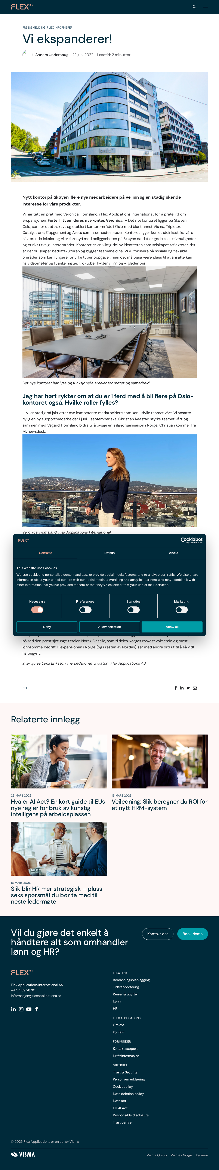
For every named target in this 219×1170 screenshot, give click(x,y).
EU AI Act (120, 1108)
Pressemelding (34, 27)
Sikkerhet (120, 1065)
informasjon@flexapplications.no (36, 996)
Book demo (193, 933)
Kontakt (118, 1032)
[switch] (85, 609)
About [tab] (173, 553)
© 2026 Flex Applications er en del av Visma (45, 1141)
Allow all (172, 627)
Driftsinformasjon (126, 1056)
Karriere (202, 1155)
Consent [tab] (45, 553)
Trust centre (122, 1122)
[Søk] (194, 7)
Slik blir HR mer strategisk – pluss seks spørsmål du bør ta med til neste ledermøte (56, 895)
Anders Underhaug (51, 54)
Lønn (116, 1001)
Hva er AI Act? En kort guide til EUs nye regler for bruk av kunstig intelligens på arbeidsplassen (58, 808)
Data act (119, 1101)
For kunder (122, 1041)
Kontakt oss (157, 933)
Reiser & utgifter (125, 994)
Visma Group (157, 1155)
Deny (47, 627)
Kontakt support (125, 1048)
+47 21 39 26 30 (23, 990)
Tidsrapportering (126, 987)
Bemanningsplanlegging (131, 980)
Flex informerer (59, 27)
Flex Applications (127, 1018)
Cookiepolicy (123, 1086)
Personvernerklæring (129, 1079)
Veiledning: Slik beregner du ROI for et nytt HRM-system (160, 805)
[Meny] (205, 6)
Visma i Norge (181, 1155)
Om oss (118, 1025)
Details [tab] (109, 553)
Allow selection (109, 627)
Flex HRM (120, 973)
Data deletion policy (128, 1094)
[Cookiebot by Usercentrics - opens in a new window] (184, 540)
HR (115, 1008)
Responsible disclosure (130, 1115)
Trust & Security (125, 1072)
